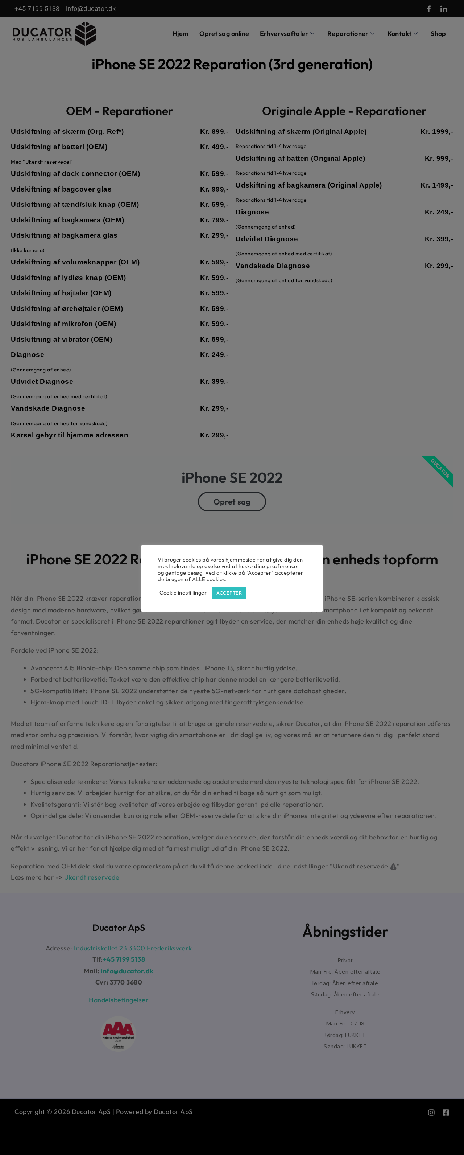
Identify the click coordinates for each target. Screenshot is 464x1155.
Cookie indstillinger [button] (183, 592)
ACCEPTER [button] (229, 593)
